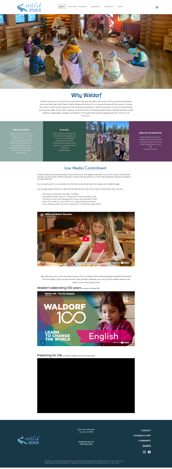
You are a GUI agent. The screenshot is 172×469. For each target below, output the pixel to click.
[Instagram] (144, 452)
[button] (157, 6)
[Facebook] (149, 452)
